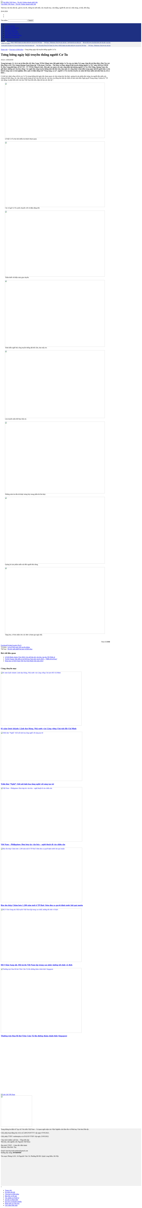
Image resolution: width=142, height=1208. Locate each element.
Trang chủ (4, 49)
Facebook (4, 645)
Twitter (9, 645)
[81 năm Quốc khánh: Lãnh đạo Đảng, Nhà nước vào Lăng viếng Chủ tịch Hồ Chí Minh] (41, 725)
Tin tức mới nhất (12, 649)
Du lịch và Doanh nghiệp (13, 35)
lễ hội (13, 647)
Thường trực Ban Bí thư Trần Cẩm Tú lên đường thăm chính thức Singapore (34, 1036)
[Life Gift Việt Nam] (8, 1094)
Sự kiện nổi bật (10, 26)
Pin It (19, 645)
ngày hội (18, 647)
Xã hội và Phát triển (11, 32)
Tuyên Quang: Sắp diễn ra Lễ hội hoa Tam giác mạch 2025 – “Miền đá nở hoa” (31, 659)
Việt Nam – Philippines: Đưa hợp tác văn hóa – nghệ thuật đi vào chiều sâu (33, 844)
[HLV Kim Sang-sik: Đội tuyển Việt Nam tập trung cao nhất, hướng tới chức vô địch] (41, 961)
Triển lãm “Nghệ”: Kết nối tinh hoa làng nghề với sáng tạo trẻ (27, 784)
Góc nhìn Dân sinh (11, 1205)
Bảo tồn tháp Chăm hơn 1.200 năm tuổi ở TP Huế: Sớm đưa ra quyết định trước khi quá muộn (42, 905)
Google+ (15, 645)
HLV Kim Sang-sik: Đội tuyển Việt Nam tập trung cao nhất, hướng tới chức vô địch (36, 965)
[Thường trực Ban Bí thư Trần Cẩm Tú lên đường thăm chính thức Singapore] (41, 1032)
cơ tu (9, 647)
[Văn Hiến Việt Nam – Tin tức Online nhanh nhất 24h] (19, 2)
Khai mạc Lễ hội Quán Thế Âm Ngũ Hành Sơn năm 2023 (24, 661)
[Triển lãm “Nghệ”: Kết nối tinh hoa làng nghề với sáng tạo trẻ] (41, 780)
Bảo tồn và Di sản (11, 30)
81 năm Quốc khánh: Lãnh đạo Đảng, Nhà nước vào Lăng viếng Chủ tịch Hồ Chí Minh (38, 728)
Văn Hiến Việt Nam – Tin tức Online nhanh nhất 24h (18, 4)
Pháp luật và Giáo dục (12, 37)
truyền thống (26, 647)
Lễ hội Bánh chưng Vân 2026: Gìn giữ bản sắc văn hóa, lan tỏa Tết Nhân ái (30, 657)
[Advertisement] (55, 1066)
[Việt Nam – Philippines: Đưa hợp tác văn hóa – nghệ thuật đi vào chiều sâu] (41, 841)
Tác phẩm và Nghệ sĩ (12, 33)
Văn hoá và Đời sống (12, 28)
